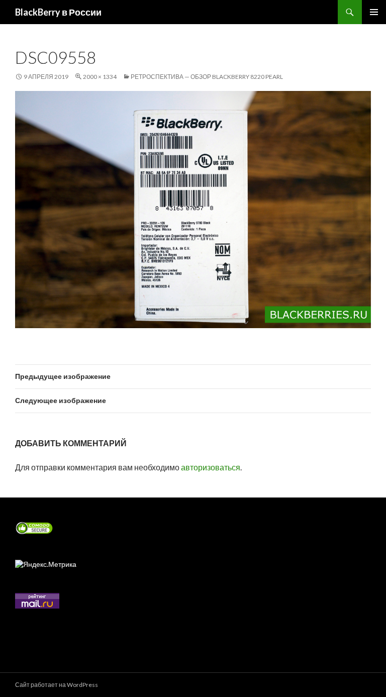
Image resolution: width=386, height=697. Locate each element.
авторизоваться (210, 467)
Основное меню (374, 12)
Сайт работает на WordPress (56, 684)
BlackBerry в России (58, 12)
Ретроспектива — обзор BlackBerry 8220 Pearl (207, 76)
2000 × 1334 (100, 76)
